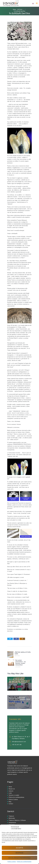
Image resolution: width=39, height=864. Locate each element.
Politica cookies (12, 861)
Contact (11, 803)
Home (14, 9)
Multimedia (12, 818)
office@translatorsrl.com (19, 741)
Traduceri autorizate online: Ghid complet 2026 (19, 698)
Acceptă (19, 848)
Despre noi (12, 789)
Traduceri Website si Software (17, 820)
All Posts (19, 9)
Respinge (19, 853)
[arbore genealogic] (13, 533)
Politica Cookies (13, 799)
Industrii (11, 791)
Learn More (12, 688)
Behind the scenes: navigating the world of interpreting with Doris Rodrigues (18, 682)
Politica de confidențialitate (24, 861)
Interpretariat (12, 822)
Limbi (10, 793)
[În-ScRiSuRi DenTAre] (13, 496)
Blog (10, 801)
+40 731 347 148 (16, 744)
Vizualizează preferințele (19, 858)
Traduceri (11, 816)
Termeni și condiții (14, 795)
